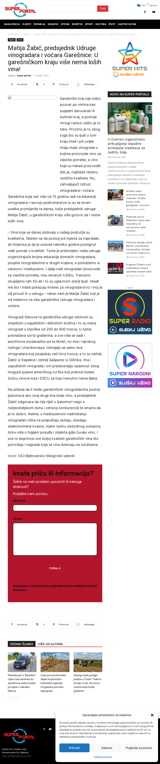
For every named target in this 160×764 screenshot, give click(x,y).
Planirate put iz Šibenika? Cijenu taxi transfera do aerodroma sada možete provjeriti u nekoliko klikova (22, 683)
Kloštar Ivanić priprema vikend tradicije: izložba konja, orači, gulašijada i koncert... (138, 198)
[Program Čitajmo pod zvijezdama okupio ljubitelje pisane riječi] (115, 268)
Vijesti (27, 34)
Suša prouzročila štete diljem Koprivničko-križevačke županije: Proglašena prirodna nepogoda (53, 683)
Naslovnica (14, 34)
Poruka (17, 518)
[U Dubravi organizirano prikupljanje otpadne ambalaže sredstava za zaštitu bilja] (130, 118)
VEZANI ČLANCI (21, 644)
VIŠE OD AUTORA (50, 644)
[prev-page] (10, 698)
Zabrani (106, 748)
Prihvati (74, 748)
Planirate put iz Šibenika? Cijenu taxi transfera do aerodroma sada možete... (138, 223)
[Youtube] (153, 12)
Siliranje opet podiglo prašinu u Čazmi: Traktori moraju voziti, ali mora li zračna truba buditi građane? (87, 683)
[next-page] (16, 698)
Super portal (24, 75)
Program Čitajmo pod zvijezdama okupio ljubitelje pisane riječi (139, 268)
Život (20, 39)
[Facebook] (144, 12)
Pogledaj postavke (139, 748)
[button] (152, 715)
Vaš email (19, 500)
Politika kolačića (103, 756)
